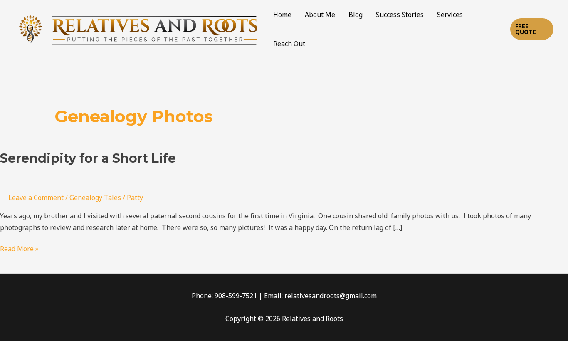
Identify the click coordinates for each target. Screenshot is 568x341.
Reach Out (289, 43)
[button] (531, 29)
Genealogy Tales (95, 197)
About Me (320, 14)
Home (282, 14)
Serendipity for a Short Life (88, 158)
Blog (355, 14)
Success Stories (400, 14)
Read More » (19, 248)
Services (450, 14)
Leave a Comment (36, 197)
